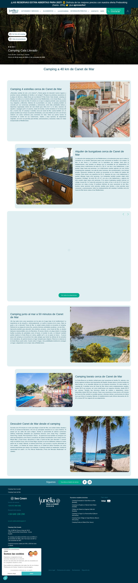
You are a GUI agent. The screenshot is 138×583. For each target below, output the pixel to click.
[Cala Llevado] (13, 11)
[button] (128, 11)
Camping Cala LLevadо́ (14, 489)
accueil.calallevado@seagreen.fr (17, 521)
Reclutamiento (76, 570)
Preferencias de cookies (63, 570)
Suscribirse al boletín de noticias (70, 482)
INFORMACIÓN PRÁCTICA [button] (78, 11)
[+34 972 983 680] (109, 11)
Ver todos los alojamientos (69, 295)
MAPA (102, 11)
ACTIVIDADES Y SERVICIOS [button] (30, 11)
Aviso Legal (52, 570)
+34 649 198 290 (16, 514)
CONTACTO (94, 11)
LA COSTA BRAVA (63, 11)
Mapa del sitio (85, 570)
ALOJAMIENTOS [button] (48, 11)
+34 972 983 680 (115, 11)
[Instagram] (89, 482)
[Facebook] (85, 482)
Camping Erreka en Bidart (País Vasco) (82, 522)
